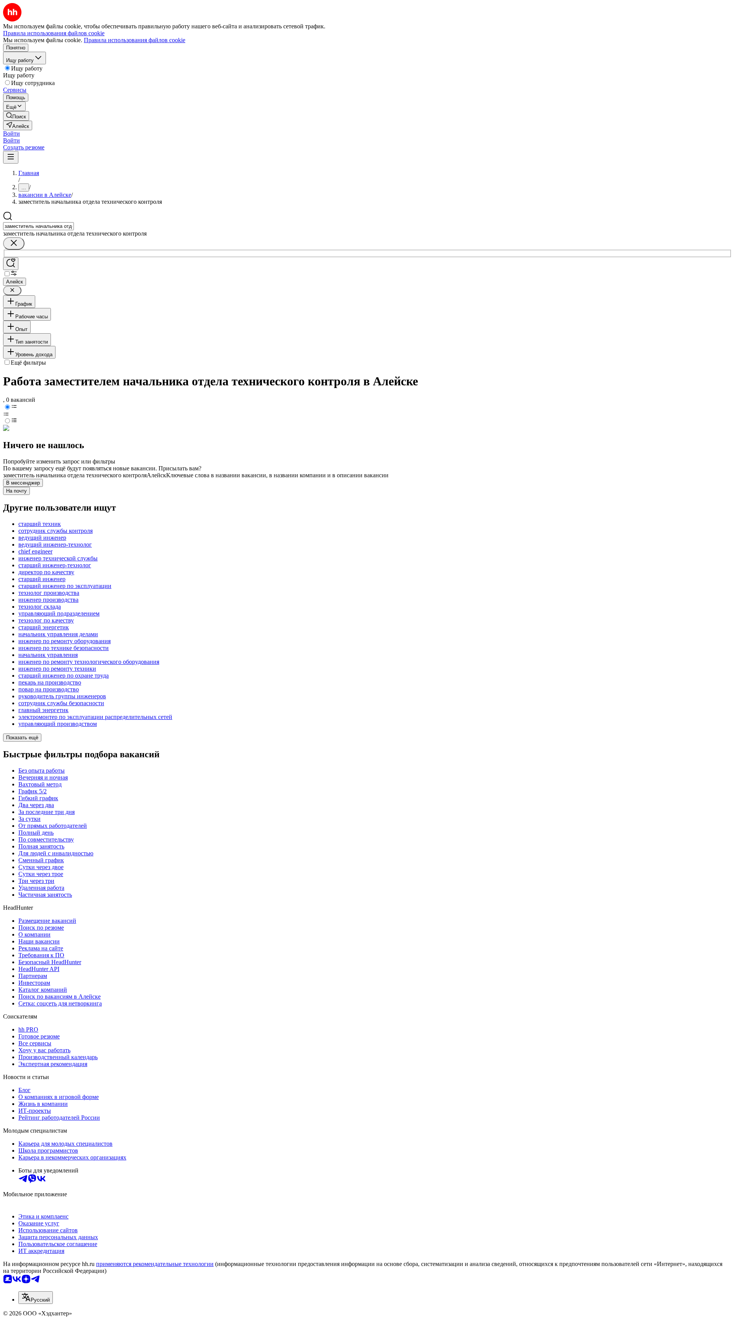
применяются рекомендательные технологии (155, 1264)
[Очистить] (13, 243)
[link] (16, 116)
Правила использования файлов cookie (134, 40)
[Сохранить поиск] (10, 263)
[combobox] (38, 226)
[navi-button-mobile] (10, 157)
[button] (11, 133)
